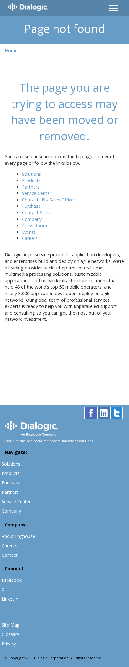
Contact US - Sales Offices (49, 200)
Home (11, 51)
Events (29, 232)
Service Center (36, 193)
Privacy (9, 644)
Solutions (31, 174)
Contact (10, 555)
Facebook (12, 580)
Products (31, 180)
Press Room (34, 225)
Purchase (31, 206)
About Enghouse (18, 536)
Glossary (10, 634)
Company (32, 219)
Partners (30, 187)
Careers (30, 238)
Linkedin (10, 599)
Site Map (10, 625)
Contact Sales (36, 213)
